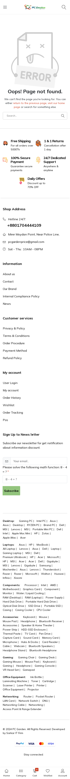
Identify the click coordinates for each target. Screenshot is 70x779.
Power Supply (54, 597)
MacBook (42, 544)
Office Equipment (13, 689)
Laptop (55, 548)
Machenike (9, 569)
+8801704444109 (24, 225)
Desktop (18, 525)
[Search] (64, 7)
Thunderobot (51, 569)
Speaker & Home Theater (36, 625)
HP (36, 533)
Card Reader (50, 642)
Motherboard (11, 589)
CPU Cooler (44, 610)
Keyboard (29, 617)
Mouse (43, 617)
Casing (7, 610)
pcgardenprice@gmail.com (26, 242)
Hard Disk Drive (12, 601)
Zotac (45, 533)
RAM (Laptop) (33, 597)
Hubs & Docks (29, 642)
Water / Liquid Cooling (30, 593)
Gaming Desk (47, 657)
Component (51, 589)
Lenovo (15, 529)
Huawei (59, 573)
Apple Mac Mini (21, 533)
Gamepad (29, 669)
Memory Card (50, 637)
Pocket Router (44, 696)
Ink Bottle (36, 677)
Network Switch (28, 700)
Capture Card (11, 637)
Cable (6, 646)
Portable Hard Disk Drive (41, 601)
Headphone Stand (14, 650)
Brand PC (49, 525)
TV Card (30, 633)
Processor (31, 585)
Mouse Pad (10, 621)
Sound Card (30, 637)
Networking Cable (14, 705)
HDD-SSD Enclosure (33, 629)
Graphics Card (31, 589)
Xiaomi (18, 578)
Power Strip (10, 629)
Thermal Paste (12, 633)
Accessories (10, 625)
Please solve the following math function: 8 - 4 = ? (35, 469)
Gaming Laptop (12, 553)
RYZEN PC (33, 525)
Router (28, 696)
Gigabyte (52, 561)
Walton (45, 573)
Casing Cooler (23, 610)
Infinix (6, 578)
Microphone (10, 642)
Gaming (7, 665)
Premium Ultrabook (14, 557)
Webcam (19, 646)
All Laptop (9, 548)
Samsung (45, 565)
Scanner (8, 685)
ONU (45, 700)
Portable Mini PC (43, 529)
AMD (53, 585)
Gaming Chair (26, 657)
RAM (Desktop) (12, 597)
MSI (5, 529)
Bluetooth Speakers (41, 646)
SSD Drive (34, 606)
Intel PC (41, 521)
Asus (53, 521)
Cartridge (48, 681)
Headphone (28, 621)
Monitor (7, 593)
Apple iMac (9, 537)
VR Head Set (11, 669)
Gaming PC (25, 521)
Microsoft (53, 557)
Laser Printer (24, 685)
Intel (5, 533)
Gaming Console (45, 665)
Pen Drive (45, 633)
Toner (34, 681)
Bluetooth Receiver (50, 621)
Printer (41, 685)
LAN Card (9, 700)
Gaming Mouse (12, 661)
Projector (33, 689)
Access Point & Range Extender (22, 709)
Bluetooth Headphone (43, 650)
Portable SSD (52, 606)
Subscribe (11, 491)
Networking (36, 705)
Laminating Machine (15, 681)
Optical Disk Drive (13, 606)
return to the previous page (29, 103)
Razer (6, 573)
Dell (61, 525)
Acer (23, 537)
